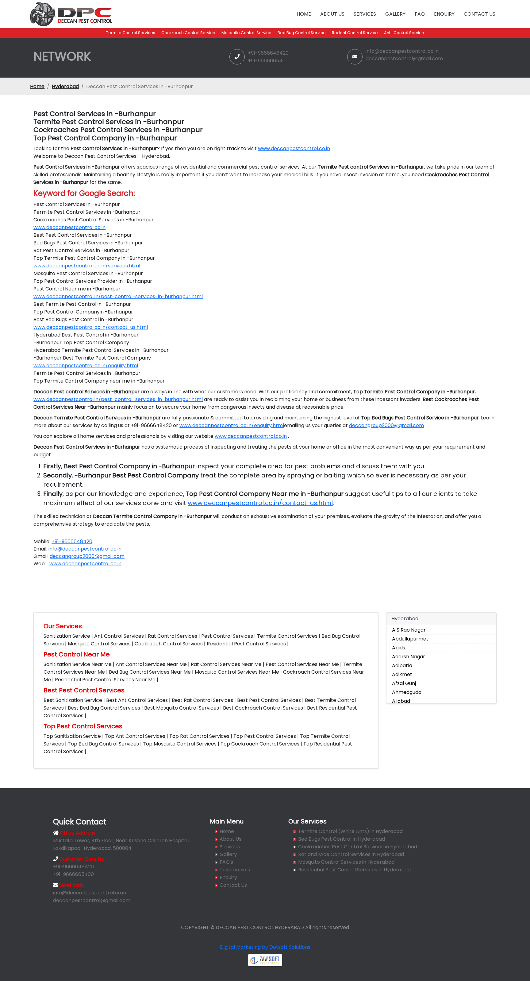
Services (365, 14)
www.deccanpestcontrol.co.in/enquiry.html (85, 365)
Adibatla (402, 665)
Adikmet (402, 674)
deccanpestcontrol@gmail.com (404, 58)
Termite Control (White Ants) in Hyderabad (350, 831)
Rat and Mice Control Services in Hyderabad (351, 854)
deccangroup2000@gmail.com (386, 425)
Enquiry (444, 14)
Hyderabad (65, 86)
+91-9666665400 (268, 60)
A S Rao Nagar (409, 629)
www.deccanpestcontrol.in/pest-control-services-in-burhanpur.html (118, 296)
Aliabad (401, 701)
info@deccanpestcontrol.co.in (402, 51)
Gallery (395, 14)
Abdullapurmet (410, 638)
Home (304, 14)
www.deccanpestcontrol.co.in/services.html (86, 265)
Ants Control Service (404, 33)
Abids (398, 647)
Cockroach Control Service (188, 33)
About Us (332, 14)
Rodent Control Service (355, 33)
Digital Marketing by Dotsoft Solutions (265, 947)
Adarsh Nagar (408, 656)
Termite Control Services (130, 33)
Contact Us (479, 14)
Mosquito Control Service (246, 33)
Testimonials (235, 869)
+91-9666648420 (268, 52)
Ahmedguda (406, 692)
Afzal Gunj (404, 683)
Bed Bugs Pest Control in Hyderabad (341, 839)
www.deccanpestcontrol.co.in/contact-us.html (90, 327)
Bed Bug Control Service (302, 33)
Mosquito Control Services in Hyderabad (346, 862)
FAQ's (226, 862)
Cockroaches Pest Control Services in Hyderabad (357, 846)
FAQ (420, 14)
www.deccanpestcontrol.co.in (294, 148)
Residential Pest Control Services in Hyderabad (354, 869)
